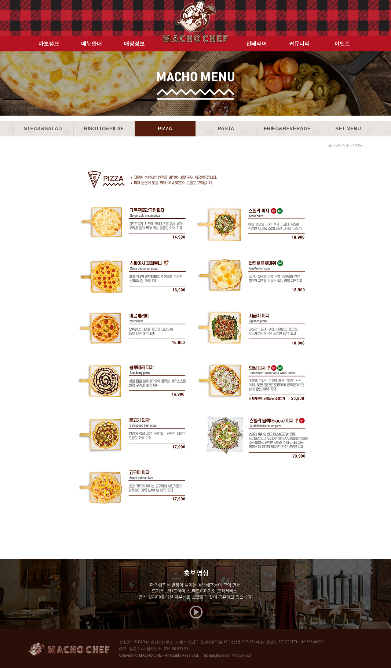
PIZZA (165, 128)
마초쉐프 (48, 43)
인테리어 (256, 43)
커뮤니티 (299, 43)
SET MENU (348, 128)
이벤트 (342, 43)
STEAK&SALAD (43, 128)
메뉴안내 (91, 43)
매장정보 (134, 43)
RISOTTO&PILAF (104, 128)
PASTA (226, 128)
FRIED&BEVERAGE (287, 128)
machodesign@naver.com (230, 655)
